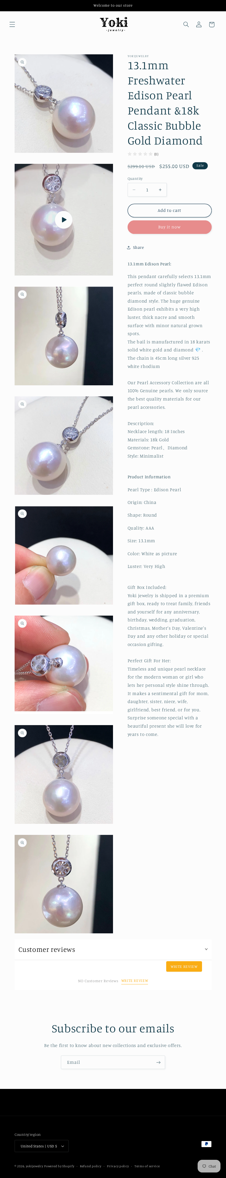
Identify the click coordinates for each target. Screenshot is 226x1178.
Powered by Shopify (59, 1166)
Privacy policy (118, 1166)
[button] (12, 24)
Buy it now (169, 226)
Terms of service (147, 1166)
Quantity (135, 178)
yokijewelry (34, 1166)
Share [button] (138, 247)
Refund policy (90, 1166)
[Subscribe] (158, 1062)
